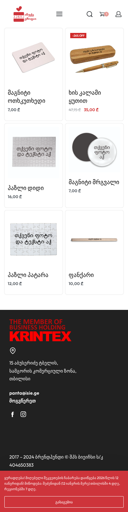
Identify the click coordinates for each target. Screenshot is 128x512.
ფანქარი (81, 275)
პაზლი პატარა (28, 275)
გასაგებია (64, 502)
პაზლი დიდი (26, 188)
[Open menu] (59, 13)
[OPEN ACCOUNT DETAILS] (118, 14)
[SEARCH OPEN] (89, 14)
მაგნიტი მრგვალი (94, 182)
